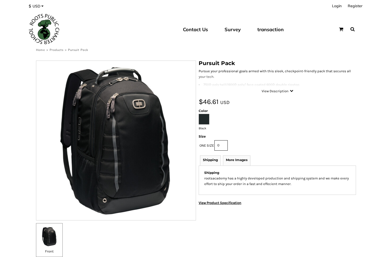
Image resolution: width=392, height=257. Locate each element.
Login (337, 5)
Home (40, 50)
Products (57, 50)
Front (49, 251)
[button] (37, 6)
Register (355, 5)
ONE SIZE (206, 145)
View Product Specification (220, 203)
